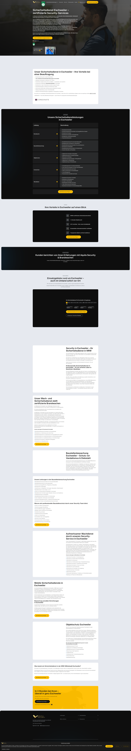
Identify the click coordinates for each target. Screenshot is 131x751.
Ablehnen (117, 746)
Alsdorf (83, 307)
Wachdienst (36, 181)
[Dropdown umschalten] (57, 2)
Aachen (69, 307)
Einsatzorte (61, 2)
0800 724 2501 (93, 93)
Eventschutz (36, 169)
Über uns (65, 2)
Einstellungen (126, 746)
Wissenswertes (71, 2)
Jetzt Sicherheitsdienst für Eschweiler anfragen (76, 311)
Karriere (76, 2)
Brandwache (36, 133)
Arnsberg (91, 307)
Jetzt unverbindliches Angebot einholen (42, 37)
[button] (128, 743)
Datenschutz (4, 749)
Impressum (7, 749)
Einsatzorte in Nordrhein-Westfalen (74, 315)
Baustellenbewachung (39, 145)
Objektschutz (37, 157)
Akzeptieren (109, 746)
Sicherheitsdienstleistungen (51, 2)
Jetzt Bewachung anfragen (92, 2)
